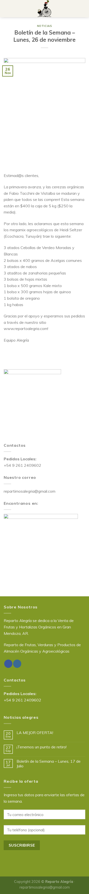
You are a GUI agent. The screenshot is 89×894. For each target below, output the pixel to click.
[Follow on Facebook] (8, 664)
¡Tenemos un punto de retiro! (42, 747)
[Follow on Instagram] (17, 664)
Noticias (44, 26)
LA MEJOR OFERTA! (35, 732)
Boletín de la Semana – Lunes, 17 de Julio (49, 763)
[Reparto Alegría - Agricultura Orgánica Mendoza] (45, 8)
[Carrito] (82, 8)
